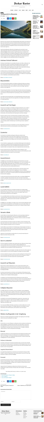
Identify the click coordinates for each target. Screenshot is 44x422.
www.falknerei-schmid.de (8, 77)
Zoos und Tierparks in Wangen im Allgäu (8, 375)
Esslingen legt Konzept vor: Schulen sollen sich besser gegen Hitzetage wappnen (36, 27)
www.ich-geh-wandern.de (8, 101)
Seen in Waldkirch (5, 376)
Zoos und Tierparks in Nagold (6, 377)
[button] (42, 4)
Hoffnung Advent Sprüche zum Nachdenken (36, 413)
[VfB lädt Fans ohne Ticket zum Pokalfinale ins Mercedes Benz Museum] (41, 22)
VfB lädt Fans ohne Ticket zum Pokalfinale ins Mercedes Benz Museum (36, 22)
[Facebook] (8, 18)
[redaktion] (1, 16)
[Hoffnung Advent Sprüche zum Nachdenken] (42, 413)
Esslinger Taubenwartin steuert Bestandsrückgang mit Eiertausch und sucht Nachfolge (36, 32)
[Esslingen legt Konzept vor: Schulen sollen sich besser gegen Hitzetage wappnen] (41, 26)
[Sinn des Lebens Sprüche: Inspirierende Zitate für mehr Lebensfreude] (42, 416)
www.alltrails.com (6, 284)
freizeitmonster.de (7, 237)
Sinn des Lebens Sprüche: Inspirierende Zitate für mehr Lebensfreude (37, 417)
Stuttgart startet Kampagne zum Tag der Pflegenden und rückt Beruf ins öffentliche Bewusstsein (36, 17)
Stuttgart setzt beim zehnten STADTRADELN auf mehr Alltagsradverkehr (36, 37)
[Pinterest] (13, 18)
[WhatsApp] (15, 18)
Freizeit (2, 12)
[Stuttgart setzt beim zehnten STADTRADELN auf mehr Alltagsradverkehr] (41, 36)
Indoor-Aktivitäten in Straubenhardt (24, 385)
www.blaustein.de (7, 128)
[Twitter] (10, 18)
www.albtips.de (6, 154)
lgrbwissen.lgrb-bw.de (7, 183)
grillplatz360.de (6, 310)
